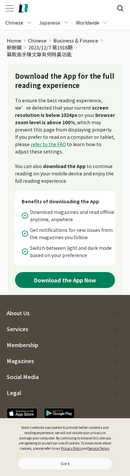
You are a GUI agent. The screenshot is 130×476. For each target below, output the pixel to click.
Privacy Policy (71, 448)
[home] (23, 8)
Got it (65, 464)
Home (14, 40)
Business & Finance (75, 40)
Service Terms (98, 448)
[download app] (22, 413)
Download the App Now (65, 280)
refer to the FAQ (48, 144)
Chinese (37, 40)
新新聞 (14, 47)
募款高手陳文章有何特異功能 (39, 54)
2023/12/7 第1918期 (50, 47)
